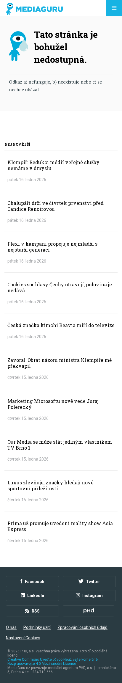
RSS (36, 611)
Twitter (93, 581)
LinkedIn (35, 595)
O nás (11, 627)
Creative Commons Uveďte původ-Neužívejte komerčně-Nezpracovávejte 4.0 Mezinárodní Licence (52, 661)
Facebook (34, 581)
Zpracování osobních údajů (82, 627)
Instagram (92, 595)
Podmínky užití (37, 627)
